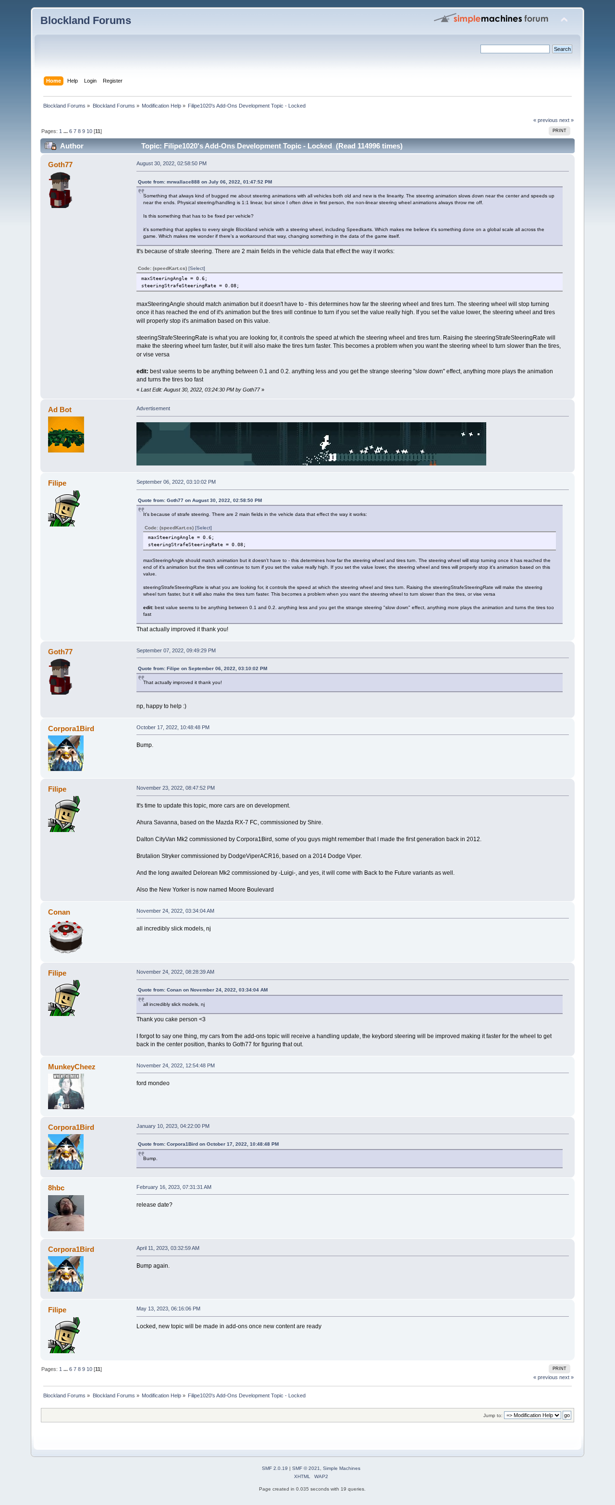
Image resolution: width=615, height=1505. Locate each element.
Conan (59, 912)
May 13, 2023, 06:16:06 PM (168, 1308)
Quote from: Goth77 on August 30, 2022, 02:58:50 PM (200, 500)
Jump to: (493, 1415)
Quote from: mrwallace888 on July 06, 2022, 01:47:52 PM (205, 181)
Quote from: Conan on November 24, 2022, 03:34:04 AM (203, 989)
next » (566, 120)
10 (89, 131)
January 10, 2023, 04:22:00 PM (172, 1126)
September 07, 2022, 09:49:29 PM (176, 650)
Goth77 (60, 164)
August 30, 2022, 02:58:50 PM (171, 163)
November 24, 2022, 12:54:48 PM (175, 1065)
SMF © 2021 (306, 1468)
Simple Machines (341, 1468)
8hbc (56, 1188)
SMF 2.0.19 (275, 1468)
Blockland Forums (85, 20)
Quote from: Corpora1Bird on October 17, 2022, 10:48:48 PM (208, 1144)
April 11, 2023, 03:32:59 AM (167, 1248)
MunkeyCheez (72, 1067)
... (66, 131)
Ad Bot (60, 409)
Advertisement (153, 408)
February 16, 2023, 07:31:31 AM (173, 1187)
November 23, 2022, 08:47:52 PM (175, 788)
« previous (545, 120)
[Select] (196, 268)
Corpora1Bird (71, 728)
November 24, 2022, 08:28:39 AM (175, 972)
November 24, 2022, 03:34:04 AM (175, 911)
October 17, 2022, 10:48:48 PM (172, 727)
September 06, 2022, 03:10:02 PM (176, 482)
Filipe (57, 483)
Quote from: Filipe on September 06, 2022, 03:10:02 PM (202, 668)
